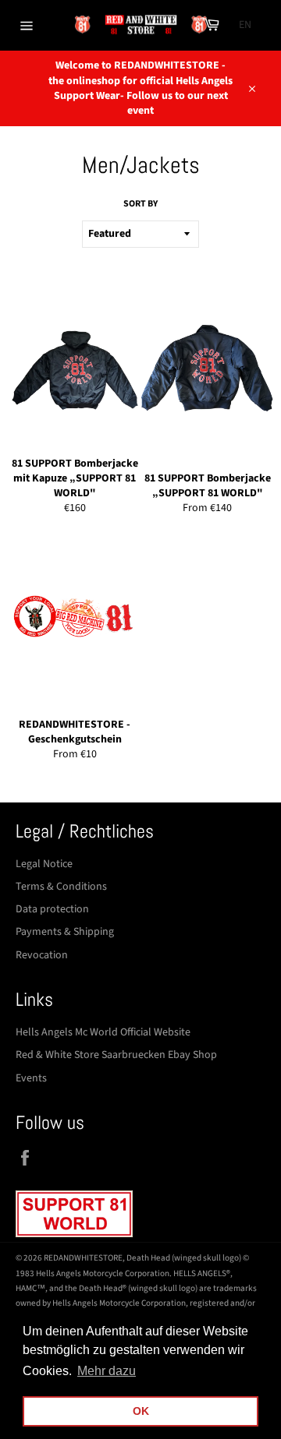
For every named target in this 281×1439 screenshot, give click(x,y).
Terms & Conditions (61, 886)
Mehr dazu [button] (106, 1370)
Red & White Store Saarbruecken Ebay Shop (116, 1055)
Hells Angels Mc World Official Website (103, 1032)
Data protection (52, 909)
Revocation (42, 955)
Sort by (140, 204)
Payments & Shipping (65, 932)
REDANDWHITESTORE (83, 1258)
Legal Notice (44, 864)
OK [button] (141, 1411)
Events (31, 1078)
